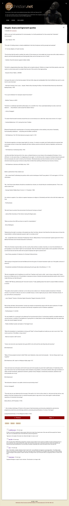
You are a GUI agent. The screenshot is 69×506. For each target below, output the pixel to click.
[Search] (66, 4)
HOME (7, 20)
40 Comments (13, 30)
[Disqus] (34, 444)
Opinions (18, 423)
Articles (7, 423)
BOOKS (13, 20)
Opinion (12, 423)
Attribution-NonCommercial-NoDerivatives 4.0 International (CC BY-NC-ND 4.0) (34, 502)
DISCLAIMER (20, 20)
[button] (63, 28)
